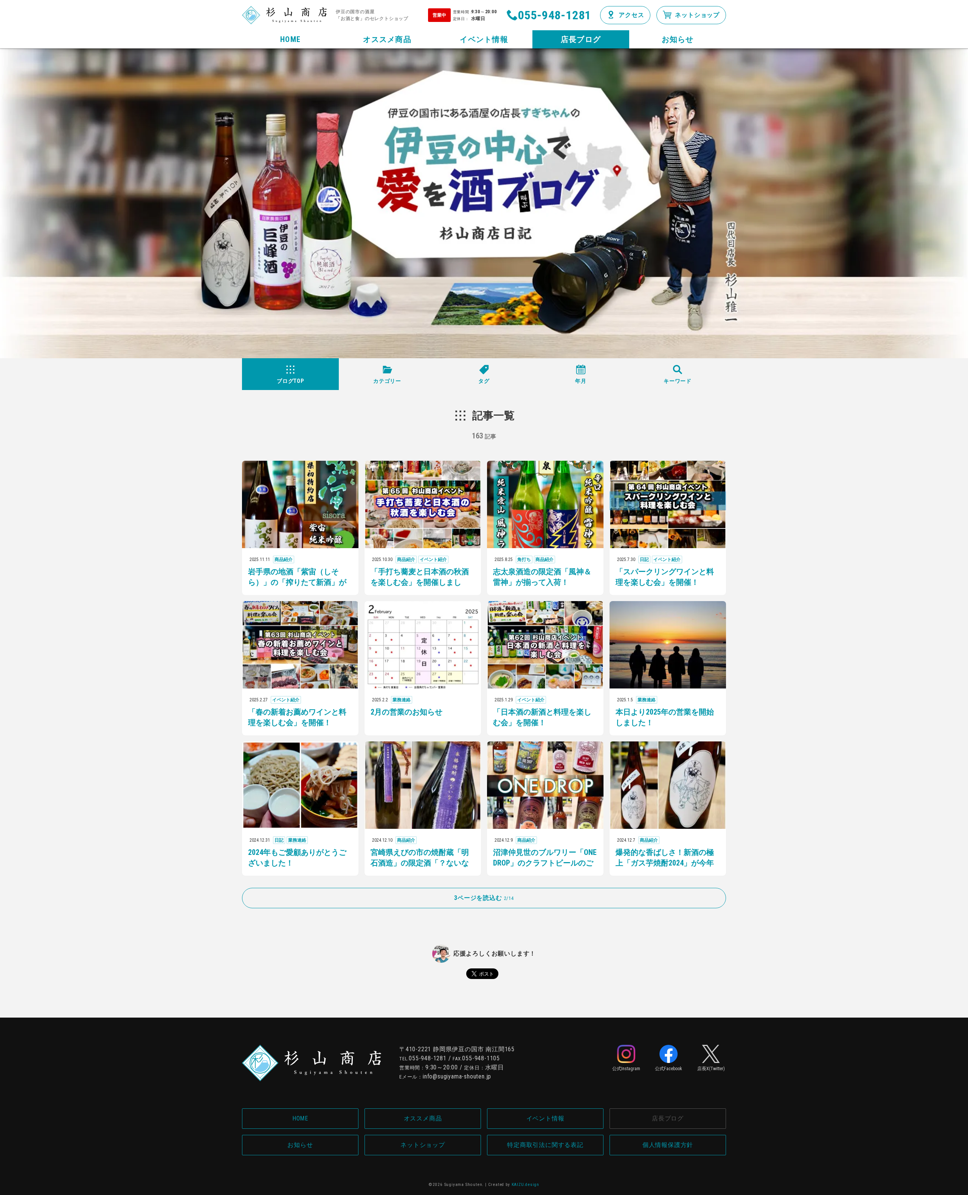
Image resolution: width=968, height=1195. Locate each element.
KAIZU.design (526, 1184)
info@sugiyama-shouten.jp (457, 1076)
